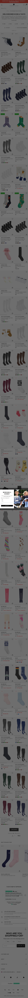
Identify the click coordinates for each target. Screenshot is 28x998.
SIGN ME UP (7, 505)
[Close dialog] (27, 490)
